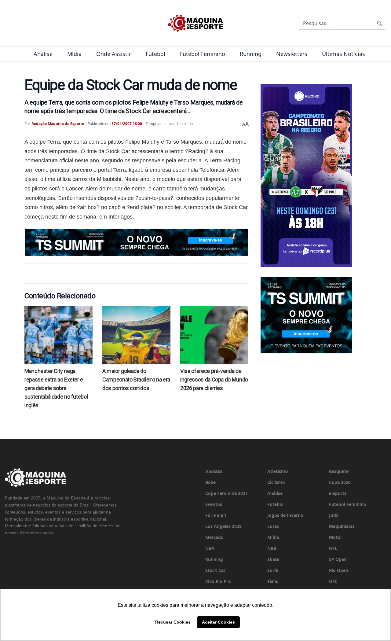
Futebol (155, 53)
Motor (335, 537)
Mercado (214, 537)
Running (250, 53)
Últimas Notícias (343, 53)
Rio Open (338, 570)
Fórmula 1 (216, 515)
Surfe (272, 570)
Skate (273, 559)
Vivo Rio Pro (218, 581)
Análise (43, 53)
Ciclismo (276, 482)
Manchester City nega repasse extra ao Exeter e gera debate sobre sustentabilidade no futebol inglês (56, 388)
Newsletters (291, 53)
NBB (271, 548)
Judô (334, 515)
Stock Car (215, 570)
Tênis (272, 581)
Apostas (213, 471)
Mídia (74, 53)
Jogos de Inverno (285, 515)
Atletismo (277, 471)
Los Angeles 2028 (223, 526)
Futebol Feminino (202, 53)
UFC (333, 581)
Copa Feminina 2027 (226, 493)
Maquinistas (342, 526)
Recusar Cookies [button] (173, 622)
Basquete (339, 471)
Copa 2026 (340, 482)
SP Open (338, 559)
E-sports (337, 493)
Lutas (273, 526)
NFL (333, 548)
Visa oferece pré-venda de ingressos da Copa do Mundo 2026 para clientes (214, 379)
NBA (209, 548)
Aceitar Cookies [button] (218, 622)
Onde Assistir (113, 53)
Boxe (210, 482)
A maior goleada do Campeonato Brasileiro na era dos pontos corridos (136, 379)
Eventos (213, 504)
